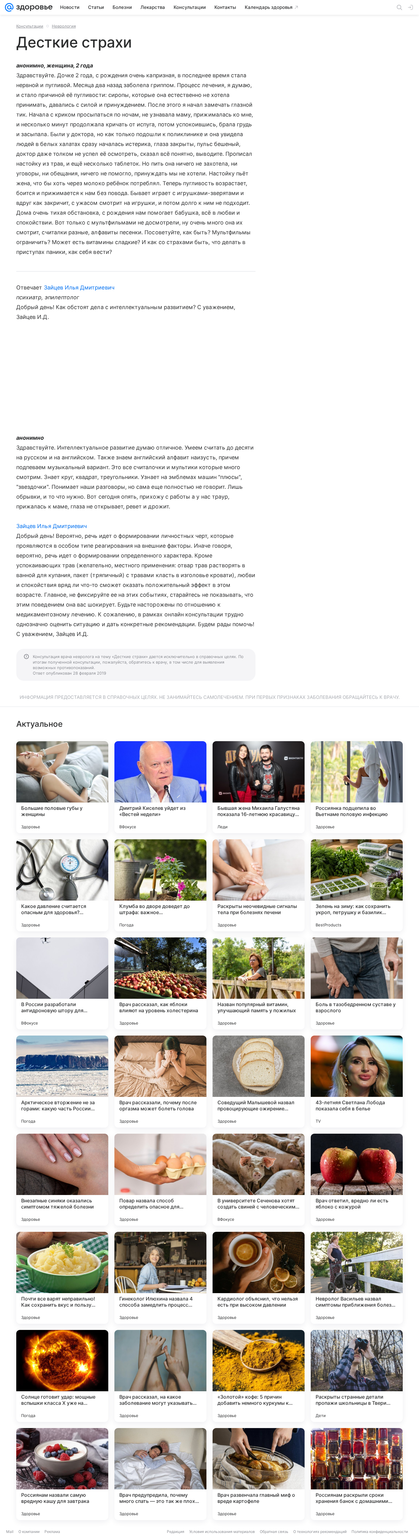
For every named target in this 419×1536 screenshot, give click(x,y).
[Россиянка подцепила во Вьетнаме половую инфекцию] (357, 787)
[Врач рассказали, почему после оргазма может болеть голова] (160, 1082)
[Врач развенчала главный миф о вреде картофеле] (259, 1474)
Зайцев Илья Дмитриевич (79, 287)
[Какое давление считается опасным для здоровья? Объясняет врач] (62, 885)
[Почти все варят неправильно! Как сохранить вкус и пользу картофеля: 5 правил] (62, 1278)
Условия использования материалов (222, 1531)
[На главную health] (33, 7)
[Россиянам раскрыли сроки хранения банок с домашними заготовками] (357, 1474)
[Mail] (9, 7)
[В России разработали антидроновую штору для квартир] (62, 983)
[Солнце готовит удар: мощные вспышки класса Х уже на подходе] (62, 1376)
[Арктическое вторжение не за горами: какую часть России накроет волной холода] (62, 1082)
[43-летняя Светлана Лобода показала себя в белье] (357, 1082)
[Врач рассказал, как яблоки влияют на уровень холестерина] (160, 983)
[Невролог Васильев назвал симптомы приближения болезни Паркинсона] (357, 1278)
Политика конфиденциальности (380, 1531)
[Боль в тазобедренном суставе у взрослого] (357, 983)
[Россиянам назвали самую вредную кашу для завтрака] (62, 1474)
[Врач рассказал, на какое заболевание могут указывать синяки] (160, 1376)
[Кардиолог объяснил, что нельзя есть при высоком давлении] (259, 1278)
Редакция (175, 1531)
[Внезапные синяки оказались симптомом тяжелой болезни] (62, 1180)
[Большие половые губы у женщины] (62, 787)
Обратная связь (274, 1531)
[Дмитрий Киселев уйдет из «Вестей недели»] (160, 787)
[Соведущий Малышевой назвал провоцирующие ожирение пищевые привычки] (259, 1082)
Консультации (29, 26)
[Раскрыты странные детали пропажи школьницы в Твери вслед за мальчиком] (357, 1376)
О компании (29, 1531)
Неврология (64, 26)
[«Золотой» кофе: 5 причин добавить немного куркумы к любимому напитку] (259, 1376)
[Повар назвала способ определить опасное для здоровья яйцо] (160, 1180)
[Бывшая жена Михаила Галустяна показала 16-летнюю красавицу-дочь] (259, 787)
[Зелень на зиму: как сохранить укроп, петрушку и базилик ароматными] (357, 885)
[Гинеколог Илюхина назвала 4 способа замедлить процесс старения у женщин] (160, 1278)
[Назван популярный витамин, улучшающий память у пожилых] (259, 983)
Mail (9, 1531)
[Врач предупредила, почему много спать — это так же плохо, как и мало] (160, 1474)
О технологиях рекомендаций (320, 1531)
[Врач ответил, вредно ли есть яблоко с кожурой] (357, 1180)
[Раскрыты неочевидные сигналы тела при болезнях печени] (259, 885)
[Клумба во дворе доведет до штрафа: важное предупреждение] (160, 885)
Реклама (52, 1531)
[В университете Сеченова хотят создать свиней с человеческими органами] (259, 1180)
